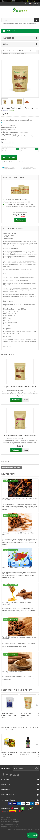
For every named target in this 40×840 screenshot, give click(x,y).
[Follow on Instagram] (7, 775)
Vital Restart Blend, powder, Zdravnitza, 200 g (20, 435)
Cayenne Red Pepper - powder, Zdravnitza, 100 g (19, 206)
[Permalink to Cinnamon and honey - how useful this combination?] (20, 592)
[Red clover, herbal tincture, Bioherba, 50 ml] (28, 742)
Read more (4, 122)
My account (5, 790)
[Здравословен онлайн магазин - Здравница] (20, 10)
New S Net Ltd (35, 829)
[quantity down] (13, 142)
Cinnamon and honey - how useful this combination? (16, 603)
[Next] (37, 705)
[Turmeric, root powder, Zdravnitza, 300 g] (28, 702)
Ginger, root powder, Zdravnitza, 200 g (16, 202)
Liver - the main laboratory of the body (16, 568)
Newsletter (6, 768)
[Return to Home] (3, 51)
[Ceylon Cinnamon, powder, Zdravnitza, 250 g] (20, 371)
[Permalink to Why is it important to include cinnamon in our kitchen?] (20, 626)
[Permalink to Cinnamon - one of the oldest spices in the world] (20, 522)
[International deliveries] (20, 1)
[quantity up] (10, 142)
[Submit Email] (36, 768)
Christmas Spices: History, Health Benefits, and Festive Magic (19, 499)
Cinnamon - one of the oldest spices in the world (18, 534)
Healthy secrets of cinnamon (13, 672)
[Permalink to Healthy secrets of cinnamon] (20, 661)
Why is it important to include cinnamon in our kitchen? (19, 638)
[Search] (36, 20)
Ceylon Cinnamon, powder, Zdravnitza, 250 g (20, 386)
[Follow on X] (10, 775)
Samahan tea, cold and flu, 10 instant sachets (9, 753)
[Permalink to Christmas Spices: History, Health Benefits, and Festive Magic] (20, 488)
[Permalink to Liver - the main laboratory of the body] (20, 557)
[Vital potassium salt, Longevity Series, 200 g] (9, 702)
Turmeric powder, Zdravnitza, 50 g (15, 199)
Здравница (5, 110)
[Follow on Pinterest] (18, 775)
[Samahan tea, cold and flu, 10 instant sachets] (9, 742)
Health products (10, 481)
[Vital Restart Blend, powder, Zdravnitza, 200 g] (20, 420)
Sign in (36, 3)
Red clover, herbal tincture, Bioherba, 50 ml (28, 753)
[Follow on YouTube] (14, 775)
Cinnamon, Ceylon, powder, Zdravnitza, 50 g (18, 204)
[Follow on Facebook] (3, 775)
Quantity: (4, 139)
